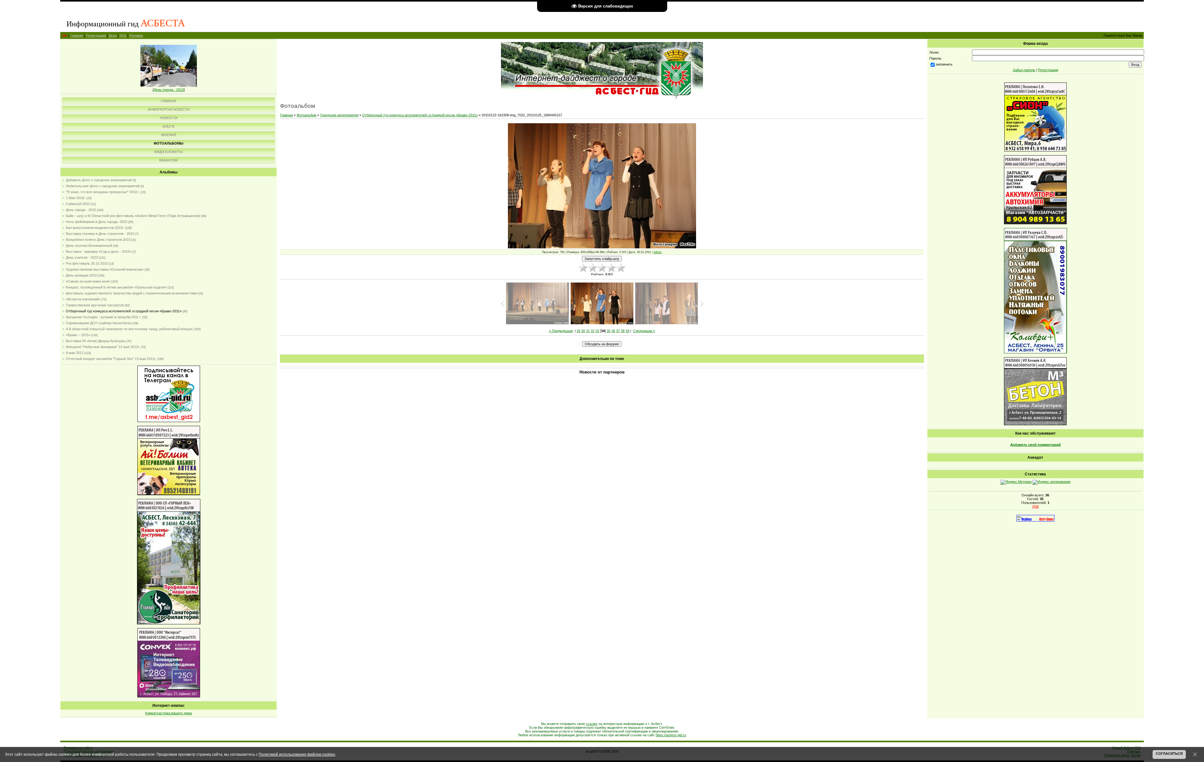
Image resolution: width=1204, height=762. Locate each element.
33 (597, 331)
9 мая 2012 (74, 353)
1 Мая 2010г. (76, 198)
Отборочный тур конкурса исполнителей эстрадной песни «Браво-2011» (124, 311)
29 (578, 331)
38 (623, 331)
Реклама (136, 35)
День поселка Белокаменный (89, 245)
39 (627, 331)
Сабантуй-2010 (78, 204)
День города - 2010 (169, 90)
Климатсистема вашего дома (168, 713)
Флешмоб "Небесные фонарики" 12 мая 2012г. (103, 347)
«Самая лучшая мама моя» (88, 281)
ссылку (592, 724)
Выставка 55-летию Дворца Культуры (95, 341)
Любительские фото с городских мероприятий (103, 186)
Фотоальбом (306, 115)
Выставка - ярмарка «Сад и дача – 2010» (98, 251)
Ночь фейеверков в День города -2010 (96, 222)
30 (583, 331)
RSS (122, 35)
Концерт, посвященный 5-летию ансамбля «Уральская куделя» (116, 287)
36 (613, 331)
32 (592, 331)
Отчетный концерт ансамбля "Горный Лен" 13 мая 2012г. (111, 359)
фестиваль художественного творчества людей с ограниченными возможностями (131, 293)
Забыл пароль (1024, 70)
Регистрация (96, 35)
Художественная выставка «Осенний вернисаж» (105, 269)
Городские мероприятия (339, 115)
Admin (657, 252)
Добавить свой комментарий (1035, 445)
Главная (76, 35)
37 (618, 331)
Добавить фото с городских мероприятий (99, 180)
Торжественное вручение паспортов (95, 305)
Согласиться (1169, 753)
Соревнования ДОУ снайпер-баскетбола (98, 323)
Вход (113, 35)
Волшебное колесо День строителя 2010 (98, 239)
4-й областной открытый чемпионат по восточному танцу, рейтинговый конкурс (129, 329)
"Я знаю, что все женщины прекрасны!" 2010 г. (103, 192)
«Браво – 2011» (78, 335)
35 (608, 331)
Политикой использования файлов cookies (297, 754)
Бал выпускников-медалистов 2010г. (95, 228)
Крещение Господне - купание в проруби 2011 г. (103, 317)
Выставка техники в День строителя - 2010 (100, 233)
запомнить (944, 64)
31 (588, 331)
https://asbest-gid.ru (671, 735)
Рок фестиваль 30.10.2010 (87, 263)
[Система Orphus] (1035, 520)
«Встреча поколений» (83, 299)
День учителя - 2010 (82, 257)
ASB (1035, 506)
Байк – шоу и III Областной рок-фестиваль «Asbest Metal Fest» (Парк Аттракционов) (133, 216)
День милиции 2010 (81, 275)
